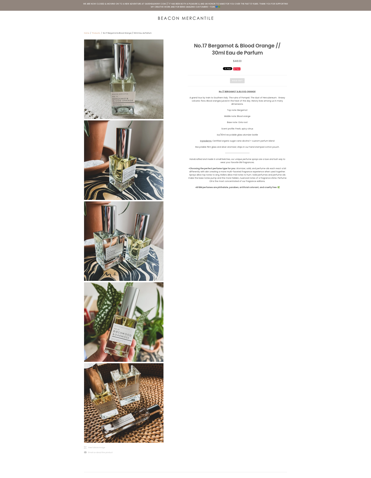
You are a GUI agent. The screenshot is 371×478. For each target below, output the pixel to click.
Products (96, 33)
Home (86, 33)
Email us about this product (98, 452)
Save (238, 69)
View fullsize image (94, 447)
